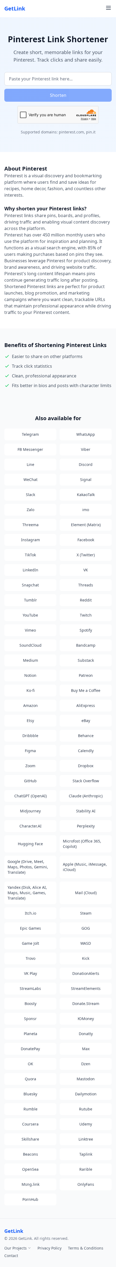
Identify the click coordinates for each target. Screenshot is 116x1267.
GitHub (30, 780)
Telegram (30, 434)
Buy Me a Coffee (85, 690)
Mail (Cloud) (86, 892)
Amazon (30, 705)
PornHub (30, 1199)
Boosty (30, 1003)
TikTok (30, 554)
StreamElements (86, 988)
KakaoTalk (86, 494)
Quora (30, 1078)
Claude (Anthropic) (86, 795)
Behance (86, 735)
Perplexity (86, 826)
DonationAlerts (85, 973)
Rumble (30, 1109)
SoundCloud (30, 645)
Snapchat (30, 585)
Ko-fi (30, 690)
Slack (30, 494)
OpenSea (30, 1169)
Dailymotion (86, 1093)
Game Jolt (30, 943)
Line (30, 464)
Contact (11, 1255)
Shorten (58, 95)
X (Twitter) (86, 554)
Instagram (30, 539)
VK (85, 569)
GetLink (14, 8)
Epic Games (30, 928)
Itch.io (30, 913)
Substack (86, 660)
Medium (30, 660)
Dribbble (30, 735)
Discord (86, 464)
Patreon (86, 675)
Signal (85, 479)
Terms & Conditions (85, 1248)
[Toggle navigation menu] (108, 8)
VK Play (30, 973)
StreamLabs (30, 988)
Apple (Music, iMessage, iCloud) (85, 867)
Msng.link (30, 1184)
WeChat (30, 479)
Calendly (86, 750)
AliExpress (85, 705)
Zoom (30, 765)
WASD (85, 943)
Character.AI (30, 826)
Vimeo (30, 630)
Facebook (85, 539)
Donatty (86, 1033)
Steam (85, 913)
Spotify (86, 630)
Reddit (86, 600)
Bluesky (30, 1093)
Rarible (85, 1169)
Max (86, 1048)
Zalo (30, 509)
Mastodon (86, 1078)
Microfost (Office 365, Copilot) (82, 843)
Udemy (85, 1124)
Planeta (30, 1033)
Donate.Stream (85, 1003)
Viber (85, 449)
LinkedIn (30, 569)
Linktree (86, 1139)
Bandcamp (85, 645)
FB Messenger (30, 449)
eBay (85, 720)
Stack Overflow (86, 780)
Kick (85, 958)
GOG (85, 928)
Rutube (85, 1109)
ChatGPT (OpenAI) (30, 795)
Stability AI (85, 810)
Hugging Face (30, 843)
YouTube (30, 615)
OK (30, 1063)
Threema (30, 524)
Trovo (30, 958)
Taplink (85, 1154)
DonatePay (30, 1048)
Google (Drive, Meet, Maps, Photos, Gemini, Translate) (28, 867)
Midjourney (30, 810)
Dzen (85, 1063)
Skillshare (30, 1139)
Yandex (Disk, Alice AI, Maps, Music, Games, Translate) (27, 893)
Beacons (30, 1154)
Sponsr (30, 1018)
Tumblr (30, 600)
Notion (30, 675)
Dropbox (85, 765)
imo (85, 509)
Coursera (30, 1124)
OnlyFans (85, 1184)
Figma (30, 750)
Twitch (86, 615)
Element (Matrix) (86, 524)
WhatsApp (85, 434)
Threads (85, 585)
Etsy (30, 720)
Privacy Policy (49, 1248)
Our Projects (16, 1248)
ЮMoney (86, 1018)
